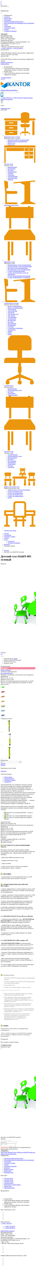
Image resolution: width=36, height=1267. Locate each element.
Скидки (6, 533)
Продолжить (4, 1150)
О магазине (7, 26)
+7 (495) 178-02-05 (6, 48)
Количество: (4, 760)
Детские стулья (8, 1181)
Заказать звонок (28, 98)
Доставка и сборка (9, 28)
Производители (9, 1172)
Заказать (3, 763)
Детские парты (8, 1178)
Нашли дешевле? (6, 670)
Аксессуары (7, 1186)
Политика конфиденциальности (13, 21)
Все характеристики (7, 673)
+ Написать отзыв (6, 1045)
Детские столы (8, 1180)
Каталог (6, 550)
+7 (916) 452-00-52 (17, 48)
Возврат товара (8, 1169)
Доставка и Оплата (10, 780)
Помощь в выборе (9, 546)
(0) (1, 654)
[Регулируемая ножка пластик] (8, 745)
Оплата (6, 29)
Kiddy (16, 658)
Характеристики (9, 778)
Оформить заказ (5, 108)
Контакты (7, 544)
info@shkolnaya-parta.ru (7, 1231)
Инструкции (8, 18)
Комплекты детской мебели (12, 1184)
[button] (5, 64)
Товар (6, 24)
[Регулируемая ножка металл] (8, 732)
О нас (6, 539)
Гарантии (7, 17)
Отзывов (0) (7, 781)
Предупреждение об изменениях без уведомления (19, 23)
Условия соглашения (10, 31)
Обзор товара (8, 777)
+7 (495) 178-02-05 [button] (6, 1223)
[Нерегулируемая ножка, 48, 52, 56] (8, 758)
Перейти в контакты (7, 62)
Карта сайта (7, 1171)
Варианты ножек (6, 718)
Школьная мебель (9, 1188)
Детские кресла (8, 1183)
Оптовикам (7, 20)
